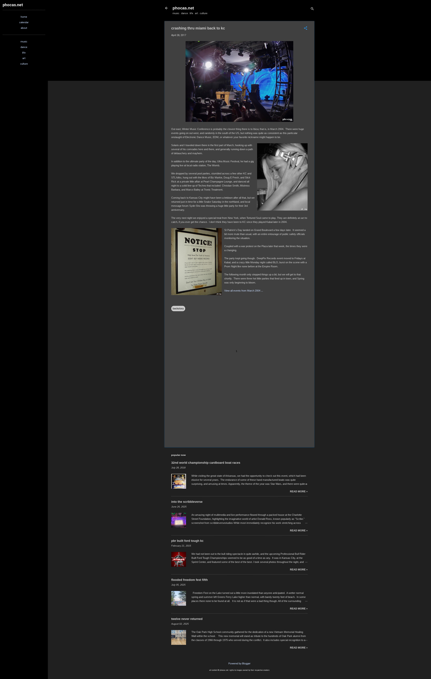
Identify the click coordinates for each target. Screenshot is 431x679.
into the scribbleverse (187, 501)
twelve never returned (187, 619)
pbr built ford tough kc (187, 540)
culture (24, 63)
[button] (306, 28)
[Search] (312, 9)
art (23, 58)
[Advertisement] (239, 415)
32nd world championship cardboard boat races (205, 462)
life (24, 52)
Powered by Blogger (239, 663)
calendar (24, 22)
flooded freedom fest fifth (189, 580)
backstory (178, 308)
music (24, 41)
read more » (299, 491)
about (24, 27)
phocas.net (183, 8)
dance (24, 47)
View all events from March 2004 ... (243, 290)
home (24, 16)
